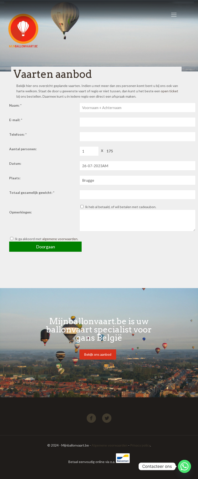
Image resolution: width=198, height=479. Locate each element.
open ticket (169, 91)
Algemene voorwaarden (109, 445)
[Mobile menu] (174, 14)
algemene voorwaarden (60, 239)
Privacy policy (140, 445)
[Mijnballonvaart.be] (28, 14)
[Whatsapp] (184, 466)
